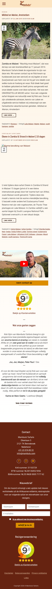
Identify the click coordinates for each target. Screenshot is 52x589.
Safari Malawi (6, 133)
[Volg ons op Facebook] (19, 461)
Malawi (42, 124)
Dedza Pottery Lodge (18, 232)
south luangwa (13, 237)
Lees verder (9, 115)
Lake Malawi (28, 124)
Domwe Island (32, 232)
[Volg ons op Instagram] (26, 461)
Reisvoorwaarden (22, 573)
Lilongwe (39, 234)
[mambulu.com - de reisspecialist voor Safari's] (26, 3)
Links (26, 578)
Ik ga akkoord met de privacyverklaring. (28, 519)
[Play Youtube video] (24, 264)
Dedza (8, 232)
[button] (4, 3)
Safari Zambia (16, 133)
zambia (11, 126)
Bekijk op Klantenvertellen (24, 313)
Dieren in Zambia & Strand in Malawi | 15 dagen (23, 136)
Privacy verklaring (39, 573)
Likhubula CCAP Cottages (26, 234)
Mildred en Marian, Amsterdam (15, 15)
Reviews (4, 12)
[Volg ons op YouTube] (33, 461)
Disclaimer (8, 573)
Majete (36, 124)
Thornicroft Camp (26, 237)
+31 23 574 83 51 (26, 450)
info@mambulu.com (26, 453)
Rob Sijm (30, 19)
